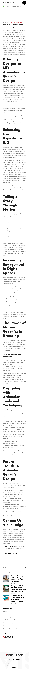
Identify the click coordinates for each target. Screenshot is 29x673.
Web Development (8, 628)
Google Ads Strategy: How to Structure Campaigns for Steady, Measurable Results (18, 588)
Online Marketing (8, 623)
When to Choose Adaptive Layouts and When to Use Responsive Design (18, 598)
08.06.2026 (13, 603)
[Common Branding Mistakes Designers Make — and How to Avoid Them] (6, 578)
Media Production (8, 620)
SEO (4, 626)
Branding (12, 22)
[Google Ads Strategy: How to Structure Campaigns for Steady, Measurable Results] (6, 588)
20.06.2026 (13, 593)
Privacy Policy (13, 665)
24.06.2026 (13, 583)
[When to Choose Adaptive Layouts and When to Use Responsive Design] (6, 598)
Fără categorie (7, 614)
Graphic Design (20, 22)
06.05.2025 (6, 22)
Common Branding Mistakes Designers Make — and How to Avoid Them (17, 579)
